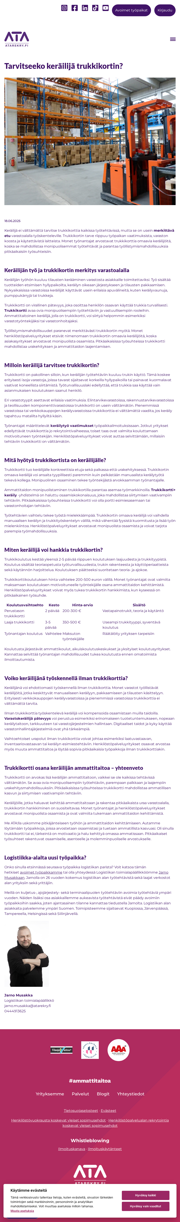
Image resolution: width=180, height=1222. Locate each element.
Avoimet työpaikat (131, 10)
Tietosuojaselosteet (81, 1111)
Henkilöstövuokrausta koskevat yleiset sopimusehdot (58, 1120)
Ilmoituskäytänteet (105, 1149)
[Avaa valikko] (173, 39)
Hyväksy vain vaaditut (145, 1206)
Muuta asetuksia (22, 1211)
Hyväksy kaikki (145, 1195)
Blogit (103, 1093)
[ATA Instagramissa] (64, 9)
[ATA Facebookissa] (75, 9)
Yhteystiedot (130, 1093)
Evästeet (108, 1111)
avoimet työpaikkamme (41, 872)
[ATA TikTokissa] (95, 8)
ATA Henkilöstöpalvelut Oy (17, 39)
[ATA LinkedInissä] (85, 9)
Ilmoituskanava (71, 1149)
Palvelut (80, 1093)
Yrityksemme (50, 1093)
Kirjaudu (165, 10)
